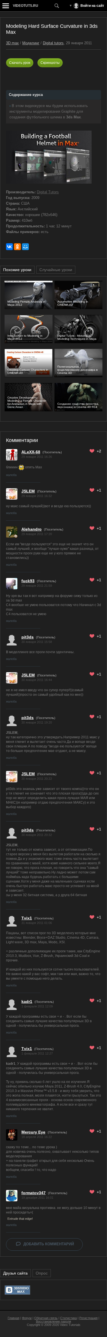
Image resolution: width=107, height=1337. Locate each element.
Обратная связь (46, 1318)
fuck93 (28, 581)
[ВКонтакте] (9, 246)
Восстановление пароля (53, 1321)
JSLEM (28, 491)
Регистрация (88, 1318)
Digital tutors (53, 43)
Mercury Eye (33, 1132)
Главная (13, 1318)
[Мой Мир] (25, 246)
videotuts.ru (25, 6)
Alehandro (31, 529)
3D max (12, 43)
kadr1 (26, 1001)
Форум (27, 1318)
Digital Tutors (48, 192)
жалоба (11, 475)
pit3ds (27, 637)
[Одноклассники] (17, 246)
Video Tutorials (70, 1324)
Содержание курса (26, 95)
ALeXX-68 (30, 452)
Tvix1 (26, 918)
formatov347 (33, 1193)
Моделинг (30, 43)
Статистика (68, 1318)
